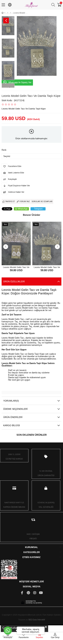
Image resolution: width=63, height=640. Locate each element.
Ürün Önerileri (12, 417)
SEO (30, 620)
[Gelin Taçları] (10, 13)
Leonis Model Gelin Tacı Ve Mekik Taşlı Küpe (16, 267)
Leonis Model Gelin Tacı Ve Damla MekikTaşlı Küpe (47, 267)
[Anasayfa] (4, 13)
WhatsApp (22, 209)
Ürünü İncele (20, 259)
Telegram (38, 209)
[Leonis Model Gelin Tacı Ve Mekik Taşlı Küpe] (16, 243)
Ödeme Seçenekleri (15, 409)
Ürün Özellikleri (14, 281)
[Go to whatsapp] (8, 630)
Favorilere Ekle (12, 259)
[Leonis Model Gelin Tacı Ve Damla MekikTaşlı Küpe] (46, 243)
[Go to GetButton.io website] (8, 637)
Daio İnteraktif (39, 620)
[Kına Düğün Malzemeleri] (7, 13)
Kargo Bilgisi (11, 425)
